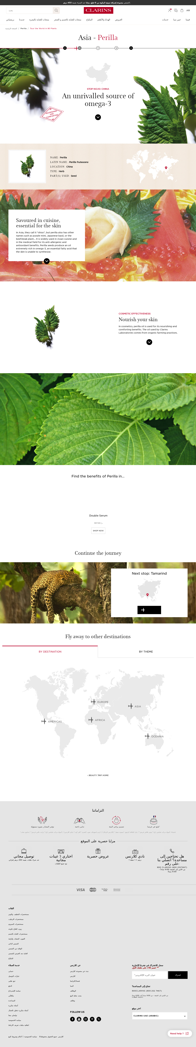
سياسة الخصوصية (14, 1020)
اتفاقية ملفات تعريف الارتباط (18, 1025)
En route (152, 610)
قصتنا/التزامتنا (75, 981)
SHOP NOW (98, 531)
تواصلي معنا (12, 1015)
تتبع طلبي (11, 981)
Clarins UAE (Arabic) (146, 1016)
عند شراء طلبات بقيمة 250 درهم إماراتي (24, 857)
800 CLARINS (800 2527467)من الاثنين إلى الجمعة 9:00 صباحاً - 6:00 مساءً (172, 863)
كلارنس (72, 976)
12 (116, 48)
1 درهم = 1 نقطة (135, 857)
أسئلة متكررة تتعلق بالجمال (18, 1010)
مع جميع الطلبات (61, 859)
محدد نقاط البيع (75, 996)
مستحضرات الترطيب (15, 919)
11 (98, 48)
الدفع (10, 986)
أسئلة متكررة (13, 1005)
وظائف (72, 1001)
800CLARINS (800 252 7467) (147, 991)
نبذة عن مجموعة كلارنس (79, 971)
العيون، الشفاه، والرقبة (16, 939)
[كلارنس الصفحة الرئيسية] (98, 10)
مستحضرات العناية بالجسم (17, 934)
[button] (180, 1033)
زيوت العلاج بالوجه (15, 929)
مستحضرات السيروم (15, 924)
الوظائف (73, 991)
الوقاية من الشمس (15, 949)
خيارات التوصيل (13, 976)
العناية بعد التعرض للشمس (18, 953)
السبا (72, 986)
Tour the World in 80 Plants (43, 28)
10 (80, 48)
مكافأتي (11, 996)
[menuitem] (170, 10)
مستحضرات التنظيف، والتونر (18, 914)
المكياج (10, 958)
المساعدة (11, 1001)
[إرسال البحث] (56, 10)
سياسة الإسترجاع (14, 991)
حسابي (10, 971)
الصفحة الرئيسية (11, 28)
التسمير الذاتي (13, 944)
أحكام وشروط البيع (15, 1037)
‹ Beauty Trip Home (98, 775)
